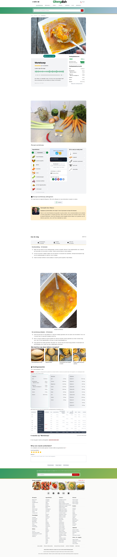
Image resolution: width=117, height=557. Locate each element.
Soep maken (58, 465)
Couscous (47, 511)
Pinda (47, 535)
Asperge (47, 503)
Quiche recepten (62, 528)
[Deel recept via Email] (63, 179)
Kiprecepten (61, 519)
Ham (46, 519)
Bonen (47, 507)
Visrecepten (74, 542)
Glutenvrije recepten (36, 532)
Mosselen (47, 530)
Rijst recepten (61, 530)
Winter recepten (75, 502)
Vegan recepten (75, 539)
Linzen (47, 527)
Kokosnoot (47, 524)
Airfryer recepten (75, 529)
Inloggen (83, 1)
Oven (73, 533)
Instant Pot (74, 532)
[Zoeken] (82, 10)
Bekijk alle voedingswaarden (76, 83)
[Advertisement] (58, 94)
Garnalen (47, 514)
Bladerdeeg (48, 506)
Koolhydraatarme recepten (37, 533)
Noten (47, 532)
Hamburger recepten (63, 514)
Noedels (47, 531)
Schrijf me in (75, 474)
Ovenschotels (61, 523)
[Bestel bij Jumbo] (60, 153)
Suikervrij (34, 536)
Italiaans (74, 516)
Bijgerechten (34, 499)
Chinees (74, 509)
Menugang (47, 5)
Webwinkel (78, 5)
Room (47, 536)
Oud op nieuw (34, 522)
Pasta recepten (62, 526)
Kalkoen (47, 522)
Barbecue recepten (75, 531)
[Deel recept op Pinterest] (58, 179)
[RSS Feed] (38, 1)
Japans (73, 517)
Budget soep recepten (63, 510)
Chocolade (48, 510)
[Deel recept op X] (61, 179)
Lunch (39, 15)
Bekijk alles (81, 480)
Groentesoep (51, 465)
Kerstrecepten (34, 518)
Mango (47, 528)
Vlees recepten (75, 543)
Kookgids (67, 5)
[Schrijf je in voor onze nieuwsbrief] (37, 1)
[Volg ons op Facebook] (35, 1)
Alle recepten (39, 5)
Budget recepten (62, 507)
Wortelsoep (66, 465)
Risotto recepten (62, 531)
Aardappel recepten (62, 499)
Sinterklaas (34, 525)
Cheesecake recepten (63, 511)
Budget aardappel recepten (64, 503)
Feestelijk (34, 517)
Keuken (60, 5)
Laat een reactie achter (82, 435)
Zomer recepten (75, 503)
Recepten (35, 15)
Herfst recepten (75, 499)
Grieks (73, 512)
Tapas (60, 536)
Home (32, 15)
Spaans (73, 522)
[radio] (32, 452)
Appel (47, 502)
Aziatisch (74, 508)
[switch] (52, 165)
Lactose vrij (34, 535)
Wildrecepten (61, 540)
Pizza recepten (62, 527)
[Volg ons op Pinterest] (34, 1)
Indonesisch (74, 514)
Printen (84, 236)
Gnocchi (47, 518)
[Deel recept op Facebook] (56, 179)
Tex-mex (74, 525)
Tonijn (47, 539)
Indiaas (73, 513)
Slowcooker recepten (76, 535)
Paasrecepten (61, 524)
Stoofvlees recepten (62, 535)
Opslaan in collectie (56, 171)
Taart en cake (34, 510)
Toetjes (33, 511)
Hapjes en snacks (62, 515)
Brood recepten (62, 502)
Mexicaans (74, 518)
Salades (33, 506)
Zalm (46, 543)
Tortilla (47, 540)
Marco (52, 208)
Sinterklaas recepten (63, 532)
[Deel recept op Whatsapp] (53, 179)
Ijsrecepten (61, 518)
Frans (73, 510)
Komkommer (48, 526)
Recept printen (55, 173)
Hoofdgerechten (35, 502)
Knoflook (47, 523)
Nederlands (74, 521)
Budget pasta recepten (63, 506)
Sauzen (33, 507)
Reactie (33, 454)
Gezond (33, 531)
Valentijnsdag (34, 526)
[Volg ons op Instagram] (32, 1)
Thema (54, 5)
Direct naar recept (50, 56)
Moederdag (34, 521)
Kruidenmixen (61, 522)
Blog (73, 5)
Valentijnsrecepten (62, 539)
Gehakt (47, 515)
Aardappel (47, 499)
